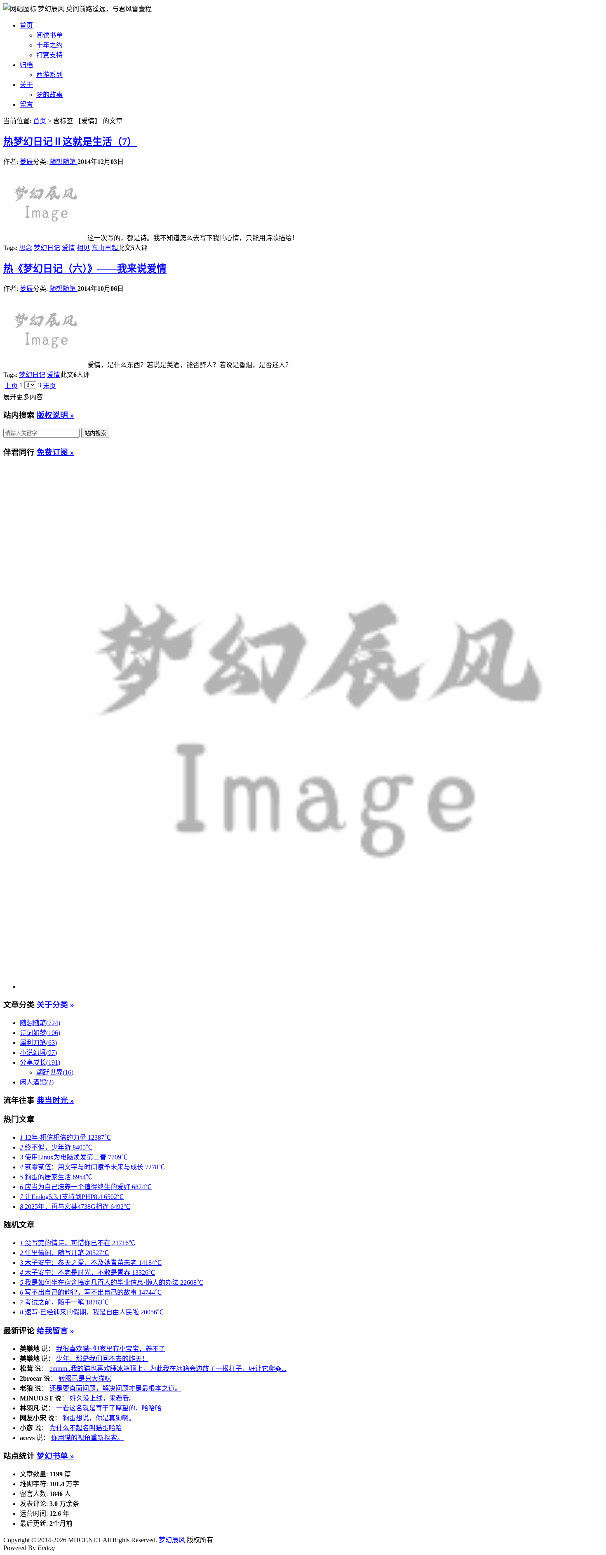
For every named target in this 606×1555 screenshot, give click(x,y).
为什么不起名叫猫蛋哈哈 (85, 1427)
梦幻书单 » (55, 1456)
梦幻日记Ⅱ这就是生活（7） (70, 141)
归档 (26, 64)
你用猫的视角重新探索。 (87, 1437)
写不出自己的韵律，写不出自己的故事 (91, 1292)
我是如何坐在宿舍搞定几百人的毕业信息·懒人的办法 (111, 1282)
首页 (26, 25)
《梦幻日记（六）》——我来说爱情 (85, 268)
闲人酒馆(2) (37, 1082)
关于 (26, 84)
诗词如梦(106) (40, 1032)
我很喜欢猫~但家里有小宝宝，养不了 (110, 1348)
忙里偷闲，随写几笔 (64, 1252)
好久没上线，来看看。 (103, 1398)
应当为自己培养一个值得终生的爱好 (86, 1186)
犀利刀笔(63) (38, 1042)
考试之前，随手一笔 (64, 1302)
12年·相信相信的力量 (65, 1137)
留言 (26, 104)
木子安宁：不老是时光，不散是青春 (87, 1272)
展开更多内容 (23, 396)
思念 (25, 247)
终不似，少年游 (56, 1147)
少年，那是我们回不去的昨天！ (102, 1358)
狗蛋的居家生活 (56, 1176)
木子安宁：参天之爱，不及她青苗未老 (91, 1262)
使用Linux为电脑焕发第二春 (74, 1157)
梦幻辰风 (52, 8)
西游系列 (49, 74)
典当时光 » (55, 1100)
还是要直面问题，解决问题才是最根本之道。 (115, 1388)
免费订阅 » (55, 452)
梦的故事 (49, 94)
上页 (11, 385)
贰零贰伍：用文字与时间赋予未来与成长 (92, 1167)
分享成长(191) (40, 1062)
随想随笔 (63, 161)
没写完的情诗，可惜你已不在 (77, 1242)
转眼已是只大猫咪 (85, 1378)
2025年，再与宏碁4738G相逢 (75, 1206)
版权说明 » (55, 415)
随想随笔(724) (40, 1022)
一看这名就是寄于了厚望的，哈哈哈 (109, 1408)
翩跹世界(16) (54, 1072)
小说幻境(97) (38, 1052)
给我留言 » (55, 1330)
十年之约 (49, 45)
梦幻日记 (47, 247)
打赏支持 (49, 55)
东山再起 (105, 247)
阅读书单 (49, 35)
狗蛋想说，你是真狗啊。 (99, 1418)
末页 (49, 385)
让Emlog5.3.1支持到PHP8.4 (72, 1196)
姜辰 (26, 161)
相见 (83, 247)
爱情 (68, 247)
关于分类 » (55, 1004)
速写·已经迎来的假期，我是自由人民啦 (92, 1312)
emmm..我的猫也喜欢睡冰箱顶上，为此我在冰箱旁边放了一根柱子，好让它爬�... (168, 1368)
